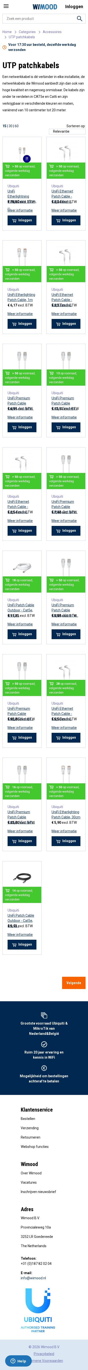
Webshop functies (35, 1147)
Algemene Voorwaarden (44, 1361)
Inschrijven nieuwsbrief (38, 1192)
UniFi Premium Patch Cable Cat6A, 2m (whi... (64, 507)
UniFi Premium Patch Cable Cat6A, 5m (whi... (64, 403)
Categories (27, 32)
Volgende (73, 983)
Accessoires (52, 32)
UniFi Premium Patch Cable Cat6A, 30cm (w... (65, 610)
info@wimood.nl (33, 1278)
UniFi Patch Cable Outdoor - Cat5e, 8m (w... (21, 610)
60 (17, 126)
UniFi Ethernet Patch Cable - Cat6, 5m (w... (62, 714)
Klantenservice (37, 1110)
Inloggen (25, 220)
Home (7, 32)
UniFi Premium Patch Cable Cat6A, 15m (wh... (21, 817)
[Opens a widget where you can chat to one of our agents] (18, 1361)
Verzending (30, 1128)
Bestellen (28, 1119)
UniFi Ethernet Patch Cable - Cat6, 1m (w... (18, 507)
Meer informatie (20, 210)
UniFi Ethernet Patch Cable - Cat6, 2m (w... (62, 300)
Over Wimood (31, 1173)
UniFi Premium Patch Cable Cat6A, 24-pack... (20, 714)
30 (10, 126)
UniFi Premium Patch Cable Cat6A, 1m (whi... (20, 403)
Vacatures (29, 1182)
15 (4, 126)
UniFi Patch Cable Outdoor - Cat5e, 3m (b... (21, 920)
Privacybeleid (44, 1354)
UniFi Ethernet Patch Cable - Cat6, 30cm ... (62, 196)
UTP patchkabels (22, 37)
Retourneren (30, 1137)
